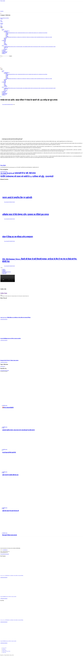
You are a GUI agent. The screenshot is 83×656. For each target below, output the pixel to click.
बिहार (5, 38)
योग (4, 42)
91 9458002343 (5, 549)
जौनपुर (7, 33)
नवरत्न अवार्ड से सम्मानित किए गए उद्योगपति (17, 197)
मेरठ (6, 35)
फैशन (5, 41)
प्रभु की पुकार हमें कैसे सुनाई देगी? (9, 452)
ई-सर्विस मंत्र (4, 91)
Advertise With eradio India (6, 271)
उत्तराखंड (5, 79)
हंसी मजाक (5, 44)
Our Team (3, 50)
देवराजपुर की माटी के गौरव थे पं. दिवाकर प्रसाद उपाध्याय (9, 360)
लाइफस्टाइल (4, 40)
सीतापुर (7, 36)
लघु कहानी (5, 49)
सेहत (5, 43)
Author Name (3, 293)
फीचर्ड (5, 39)
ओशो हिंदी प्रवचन (29, 46)
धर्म (4, 48)
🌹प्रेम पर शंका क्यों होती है (7, 407)
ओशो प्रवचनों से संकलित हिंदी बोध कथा (10, 474)
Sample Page (4, 273)
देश (2, 30)
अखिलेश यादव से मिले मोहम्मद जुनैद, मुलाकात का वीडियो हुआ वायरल (25, 214)
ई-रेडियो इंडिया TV (7, 72)
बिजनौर (7, 34)
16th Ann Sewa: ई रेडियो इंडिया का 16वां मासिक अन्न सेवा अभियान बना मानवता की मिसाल (15, 317)
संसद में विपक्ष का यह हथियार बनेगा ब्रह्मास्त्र (17, 237)
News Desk (4, 104)
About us (3, 269)
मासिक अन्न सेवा (4, 52)
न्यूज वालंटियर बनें (4, 51)
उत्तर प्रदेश (5, 31)
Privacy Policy (4, 272)
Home (3, 29)
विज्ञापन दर (3, 53)
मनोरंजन (5, 85)
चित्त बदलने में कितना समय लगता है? (9, 535)
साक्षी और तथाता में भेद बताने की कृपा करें (10, 510)
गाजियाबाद (26, 32)
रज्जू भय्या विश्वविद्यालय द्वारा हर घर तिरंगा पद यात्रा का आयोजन (10, 338)
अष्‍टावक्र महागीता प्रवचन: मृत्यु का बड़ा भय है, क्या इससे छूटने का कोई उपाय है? (18, 430)
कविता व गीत (6, 47)
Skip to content (2, 0)
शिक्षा (3, 45)
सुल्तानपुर (29, 78)
